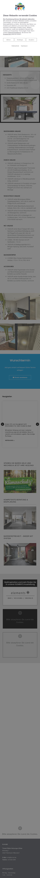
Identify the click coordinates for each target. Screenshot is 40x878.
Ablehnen (8, 39)
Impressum (24, 46)
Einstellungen (20, 39)
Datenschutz (15, 46)
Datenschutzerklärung (14, 32)
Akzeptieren (31, 39)
